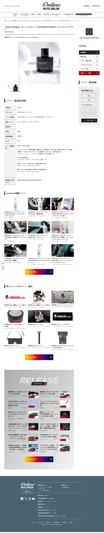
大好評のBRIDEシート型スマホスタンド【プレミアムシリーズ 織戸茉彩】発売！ (17, 403)
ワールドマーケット (13, 396)
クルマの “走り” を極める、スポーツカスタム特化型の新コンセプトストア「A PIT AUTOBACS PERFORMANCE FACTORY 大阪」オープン (49, 447)
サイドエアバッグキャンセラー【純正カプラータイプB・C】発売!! (49, 403)
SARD (41, 418)
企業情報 (83, 52)
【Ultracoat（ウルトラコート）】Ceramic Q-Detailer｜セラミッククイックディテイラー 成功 (62, 214)
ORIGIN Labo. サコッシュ (12, 345)
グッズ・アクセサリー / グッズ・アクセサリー (26, 37)
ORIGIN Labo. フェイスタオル (60, 324)
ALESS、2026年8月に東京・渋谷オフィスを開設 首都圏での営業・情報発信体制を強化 (49, 426)
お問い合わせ (40, 522)
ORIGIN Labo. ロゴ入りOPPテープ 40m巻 (14, 325)
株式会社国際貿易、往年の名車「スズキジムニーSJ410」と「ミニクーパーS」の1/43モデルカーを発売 (17, 437)
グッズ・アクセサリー (23, 20)
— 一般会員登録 (65, 487)
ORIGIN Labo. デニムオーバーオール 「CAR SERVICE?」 (62, 346)
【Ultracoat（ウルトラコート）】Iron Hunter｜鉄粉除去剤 (38, 213)
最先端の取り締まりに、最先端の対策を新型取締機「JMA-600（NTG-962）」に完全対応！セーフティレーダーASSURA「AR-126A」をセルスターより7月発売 (18, 447)
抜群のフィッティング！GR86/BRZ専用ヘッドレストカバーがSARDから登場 (49, 414)
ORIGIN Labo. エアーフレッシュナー (62, 305)
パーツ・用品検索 (12, 20)
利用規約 (64, 522)
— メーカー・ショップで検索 (45, 487)
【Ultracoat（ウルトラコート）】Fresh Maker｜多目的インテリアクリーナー (15, 237)
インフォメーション (86, 65)
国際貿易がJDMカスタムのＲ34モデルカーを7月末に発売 (49, 393)
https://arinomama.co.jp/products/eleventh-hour (29, 180)
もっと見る (31, 272)
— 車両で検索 (41, 488)
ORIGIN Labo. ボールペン (35, 345)
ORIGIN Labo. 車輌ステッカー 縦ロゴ (39, 305)
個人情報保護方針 (56, 522)
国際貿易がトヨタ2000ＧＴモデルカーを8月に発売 (17, 393)
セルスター (11, 451)
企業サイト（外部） (86, 73)
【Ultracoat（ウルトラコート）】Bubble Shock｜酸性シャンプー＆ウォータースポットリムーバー (62, 237)
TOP (5, 20)
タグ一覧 (33, 522)
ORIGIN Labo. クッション (35, 324)
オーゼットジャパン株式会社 (15, 418)
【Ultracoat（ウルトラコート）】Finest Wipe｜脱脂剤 (14, 259)
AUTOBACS (43, 451)
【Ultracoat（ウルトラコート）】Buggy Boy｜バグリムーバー (38, 236)
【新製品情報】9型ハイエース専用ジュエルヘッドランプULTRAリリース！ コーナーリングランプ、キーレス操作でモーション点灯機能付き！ (17, 426)
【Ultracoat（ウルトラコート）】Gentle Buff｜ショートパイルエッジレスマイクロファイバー (62, 260)
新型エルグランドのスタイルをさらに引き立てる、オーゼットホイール (17, 414)
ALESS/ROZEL (44, 430)
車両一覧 (83, 56)
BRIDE (10, 408)
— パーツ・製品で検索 (43, 490)
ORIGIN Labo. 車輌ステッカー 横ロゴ (15, 305)
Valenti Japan (12, 430)
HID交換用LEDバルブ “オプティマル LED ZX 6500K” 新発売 (49, 435)
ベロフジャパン (44, 439)
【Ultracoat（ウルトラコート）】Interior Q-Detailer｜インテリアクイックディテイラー (15, 214)
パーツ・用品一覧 (86, 60)
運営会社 (48, 522)
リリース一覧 (84, 69)
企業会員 (71, 522)
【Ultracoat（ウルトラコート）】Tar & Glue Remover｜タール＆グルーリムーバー (39, 260)
